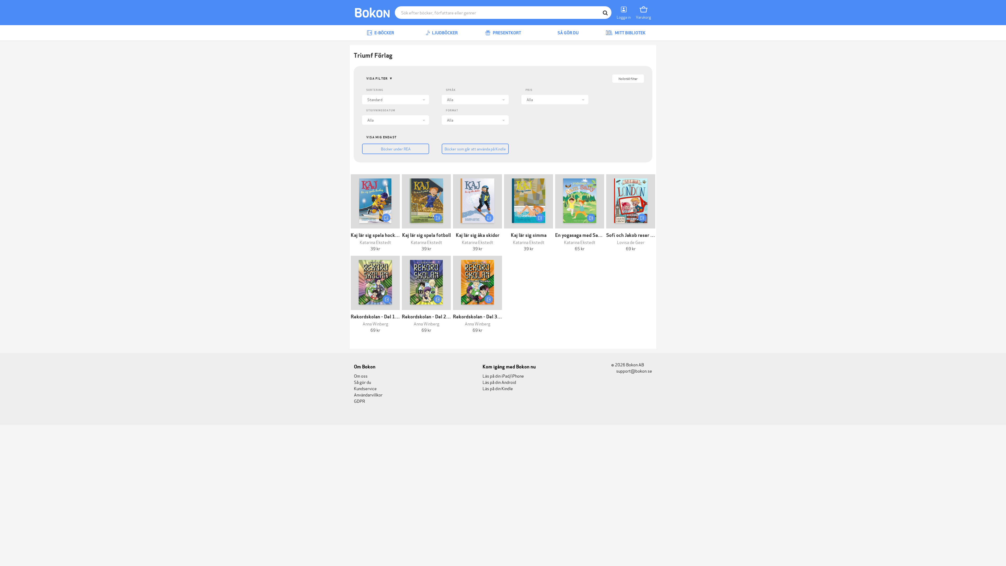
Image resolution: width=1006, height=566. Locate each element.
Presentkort (506, 33)
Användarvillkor (368, 394)
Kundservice (365, 388)
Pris (529, 90)
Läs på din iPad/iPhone (503, 376)
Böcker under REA (396, 148)
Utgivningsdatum (380, 110)
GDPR (359, 401)
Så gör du (568, 33)
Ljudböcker (444, 33)
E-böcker (384, 33)
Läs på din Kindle (498, 388)
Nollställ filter (628, 78)
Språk (451, 90)
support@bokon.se (633, 371)
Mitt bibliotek (630, 33)
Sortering (374, 90)
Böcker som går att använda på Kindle (475, 148)
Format (452, 110)
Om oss (361, 376)
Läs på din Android (499, 382)
